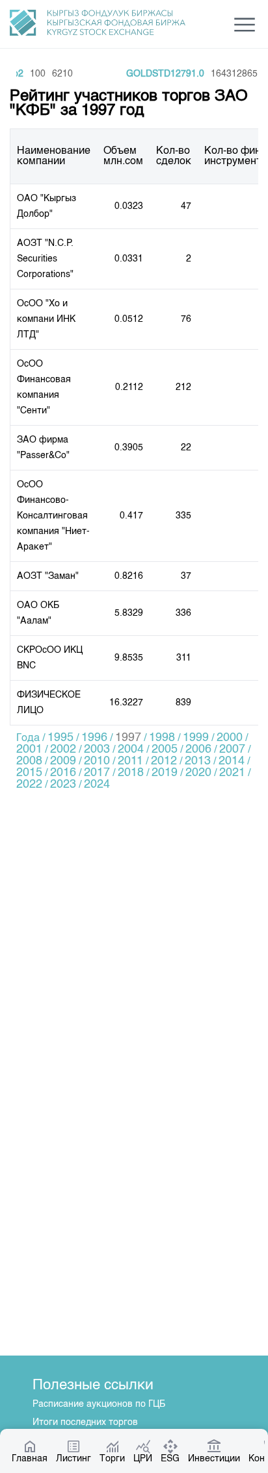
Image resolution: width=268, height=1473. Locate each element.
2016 (63, 773)
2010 (97, 761)
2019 (165, 773)
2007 (232, 749)
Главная (29, 1458)
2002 (63, 749)
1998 (162, 738)
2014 (232, 761)
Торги (112, 1458)
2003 (97, 749)
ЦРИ (142, 1458)
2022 (29, 784)
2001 (29, 749)
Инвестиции (214, 1458)
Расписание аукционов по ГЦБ (99, 1404)
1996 (94, 738)
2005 (165, 749)
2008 (29, 761)
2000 (230, 738)
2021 (232, 773)
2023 (63, 784)
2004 (131, 749)
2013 (198, 761)
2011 (130, 761)
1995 (60, 738)
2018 (131, 773)
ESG (170, 1458)
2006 (198, 749)
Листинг (73, 1458)
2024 (97, 784)
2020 (198, 773)
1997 (128, 738)
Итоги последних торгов (85, 1422)
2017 (97, 773)
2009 (63, 761)
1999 (196, 738)
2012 (164, 761)
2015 (29, 773)
